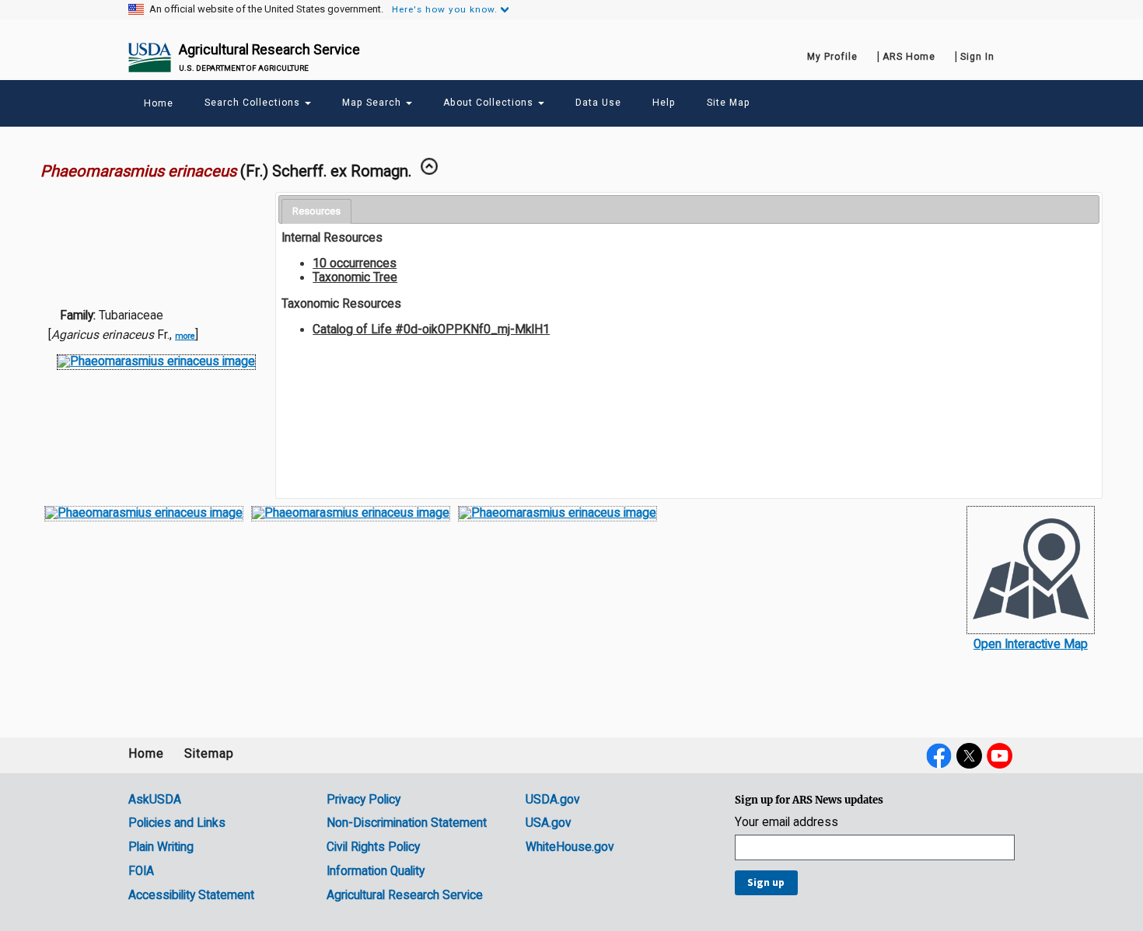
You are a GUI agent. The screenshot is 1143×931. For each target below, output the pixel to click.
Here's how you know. (445, 9)
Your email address (786, 822)
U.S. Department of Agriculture (244, 68)
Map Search (373, 102)
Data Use (598, 102)
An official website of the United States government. (266, 9)
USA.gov (549, 823)
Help (664, 102)
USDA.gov (553, 800)
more (185, 336)
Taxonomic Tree (355, 277)
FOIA (141, 871)
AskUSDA (154, 800)
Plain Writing (161, 847)
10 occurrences (355, 263)
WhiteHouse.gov (570, 847)
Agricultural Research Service (269, 49)
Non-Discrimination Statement (407, 823)
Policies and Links (176, 823)
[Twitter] (969, 755)
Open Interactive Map (1030, 644)
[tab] (316, 211)
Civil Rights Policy (373, 847)
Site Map (728, 102)
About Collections (490, 102)
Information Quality (376, 871)
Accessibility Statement (191, 895)
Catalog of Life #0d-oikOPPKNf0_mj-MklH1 (431, 329)
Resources (316, 211)
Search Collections (253, 102)
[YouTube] (999, 755)
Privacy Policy (363, 800)
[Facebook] (939, 755)
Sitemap (209, 754)
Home (146, 754)
